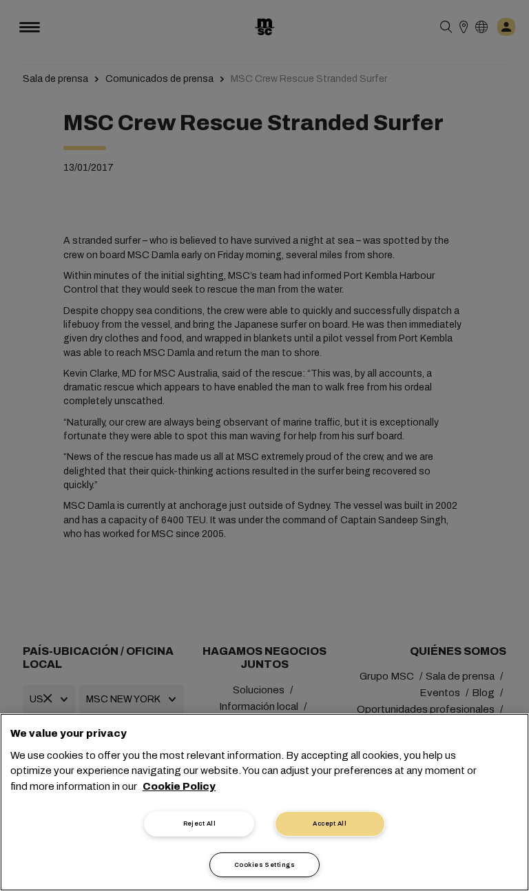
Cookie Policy (179, 786)
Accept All (329, 823)
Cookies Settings (264, 864)
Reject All (199, 823)
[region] (264, 802)
